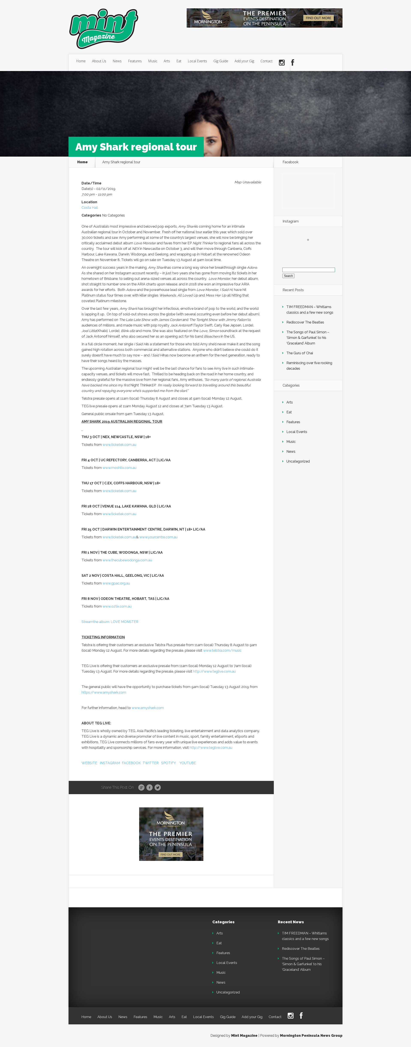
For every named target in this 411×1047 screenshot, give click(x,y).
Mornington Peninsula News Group (311, 1036)
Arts (167, 61)
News (117, 61)
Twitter (157, 787)
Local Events (197, 61)
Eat (178, 61)
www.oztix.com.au (117, 606)
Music (152, 61)
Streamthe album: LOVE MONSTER (110, 622)
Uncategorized (298, 461)
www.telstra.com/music (222, 650)
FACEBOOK (131, 763)
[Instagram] (282, 62)
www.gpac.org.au (116, 583)
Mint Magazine (244, 1036)
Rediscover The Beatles (305, 322)
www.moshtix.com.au (119, 468)
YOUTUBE (187, 763)
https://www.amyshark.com (104, 692)
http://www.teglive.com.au (214, 671)
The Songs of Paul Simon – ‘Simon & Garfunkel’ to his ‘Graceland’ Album (307, 337)
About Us (99, 61)
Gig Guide (220, 61)
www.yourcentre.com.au (158, 537)
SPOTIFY (168, 763)
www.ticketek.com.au (119, 445)
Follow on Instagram (311, 247)
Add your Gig (244, 61)
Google (141, 787)
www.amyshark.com (148, 708)
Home (81, 61)
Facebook (149, 787)
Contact (267, 61)
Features (135, 61)
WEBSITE (89, 763)
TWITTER (151, 763)
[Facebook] (292, 62)
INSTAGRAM (110, 763)
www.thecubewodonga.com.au (127, 560)
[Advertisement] (111, 947)
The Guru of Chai (299, 353)
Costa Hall (90, 208)
